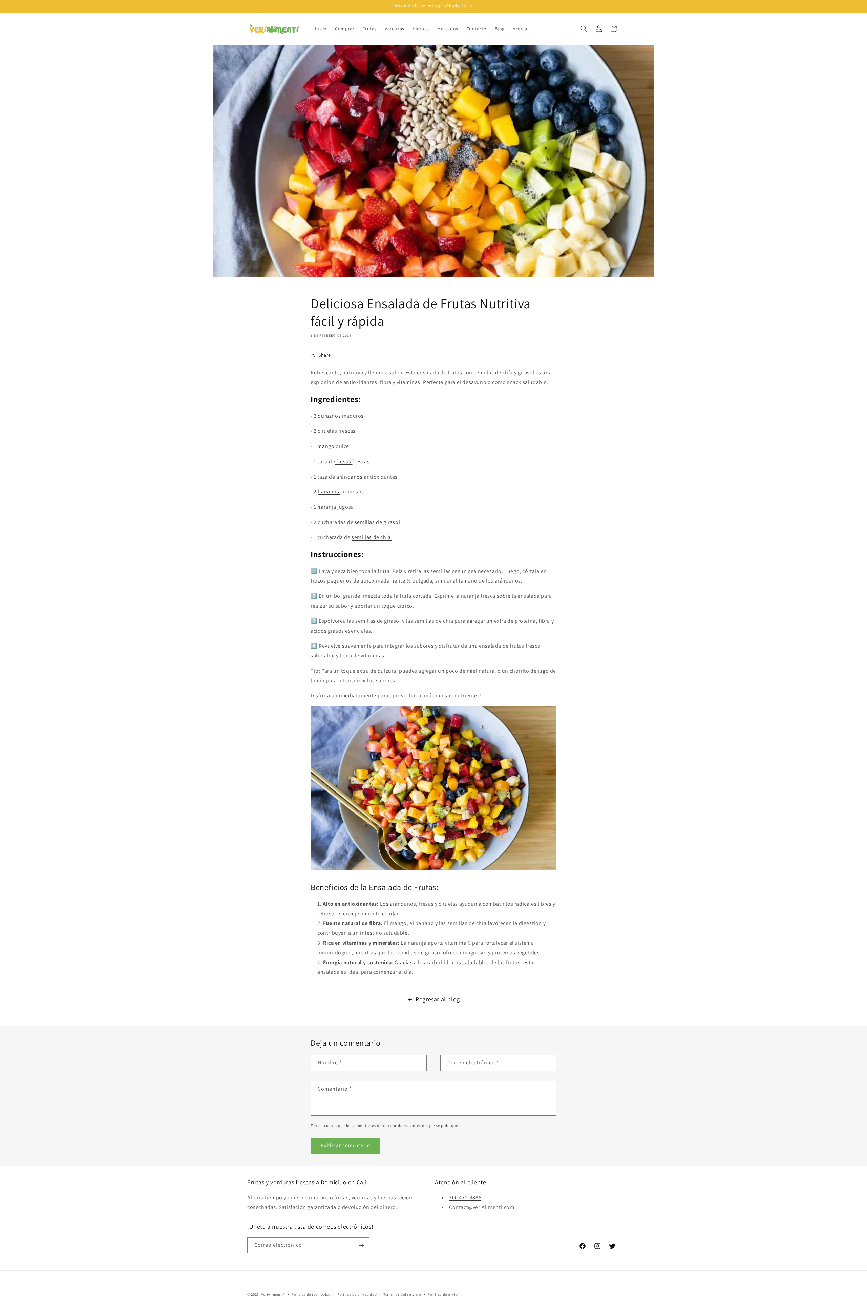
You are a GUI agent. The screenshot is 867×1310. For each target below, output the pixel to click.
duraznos (329, 415)
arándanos (349, 476)
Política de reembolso (311, 1294)
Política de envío (443, 1294)
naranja (326, 506)
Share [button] (324, 355)
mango (325, 446)
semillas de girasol (378, 522)
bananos (329, 491)
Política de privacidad (357, 1294)
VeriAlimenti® (273, 1294)
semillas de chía (372, 537)
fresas (344, 461)
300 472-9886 (465, 1197)
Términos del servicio (402, 1294)
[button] (583, 28)
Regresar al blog (438, 999)
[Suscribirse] (361, 1245)
